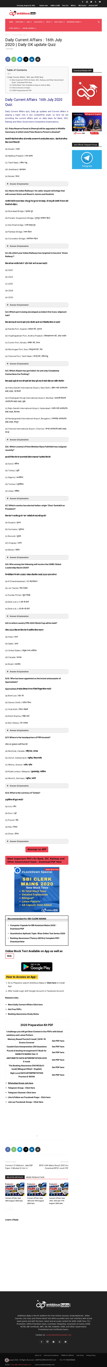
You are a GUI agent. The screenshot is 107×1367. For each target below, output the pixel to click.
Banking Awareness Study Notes (23, 1014)
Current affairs (59, 111)
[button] (99, 22)
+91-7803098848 (69, 1360)
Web (9, 955)
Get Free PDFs (14, 1009)
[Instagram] (87, 2)
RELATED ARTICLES (15, 1177)
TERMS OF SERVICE (67, 1355)
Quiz (28, 22)
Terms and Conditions (51, 1355)
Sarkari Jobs (43, 5)
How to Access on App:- (21, 88)
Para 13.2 (65, 5)
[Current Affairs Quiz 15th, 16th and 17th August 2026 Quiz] (58, 1189)
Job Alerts (38, 22)
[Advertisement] (87, 50)
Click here (51, 983)
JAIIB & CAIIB (55, 5)
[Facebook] (83, 2)
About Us (38, 1355)
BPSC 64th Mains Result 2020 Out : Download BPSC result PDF (53, 1166)
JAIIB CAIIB (19, 22)
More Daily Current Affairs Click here (25, 1004)
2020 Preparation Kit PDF (21, 90)
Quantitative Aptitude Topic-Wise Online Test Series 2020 (37, 933)
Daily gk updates (39, 111)
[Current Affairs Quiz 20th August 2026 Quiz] (14, 1189)
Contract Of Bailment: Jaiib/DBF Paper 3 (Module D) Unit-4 (19, 1166)
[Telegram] (91, 2)
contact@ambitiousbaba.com (58, 1335)
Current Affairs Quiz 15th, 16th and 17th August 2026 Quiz (57, 1200)
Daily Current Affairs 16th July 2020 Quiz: (26, 77)
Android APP (93, 5)
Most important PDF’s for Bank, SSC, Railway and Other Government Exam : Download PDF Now (38, 81)
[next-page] (11, 1208)
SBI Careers (82, 5)
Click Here (30, 1088)
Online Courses (28, 28)
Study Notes (14, 28)
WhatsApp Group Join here (20, 1083)
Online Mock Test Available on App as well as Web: (31, 85)
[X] (95, 2)
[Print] (37, 59)
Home (11, 22)
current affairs (26, 118)
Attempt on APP (37, 849)
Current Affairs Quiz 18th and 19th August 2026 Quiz (35, 1200)
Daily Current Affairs (15, 111)
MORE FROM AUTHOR (35, 1177)
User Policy (80, 1355)
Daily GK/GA (58, 22)
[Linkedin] (31, 59)
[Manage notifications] (7, 1360)
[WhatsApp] (13, 59)
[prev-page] (6, 1208)
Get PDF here (58, 1041)
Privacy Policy (91, 1355)
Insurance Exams (73, 22)
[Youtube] (100, 2)
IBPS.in (73, 5)
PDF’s (48, 22)
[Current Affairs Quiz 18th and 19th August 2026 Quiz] (36, 1189)
